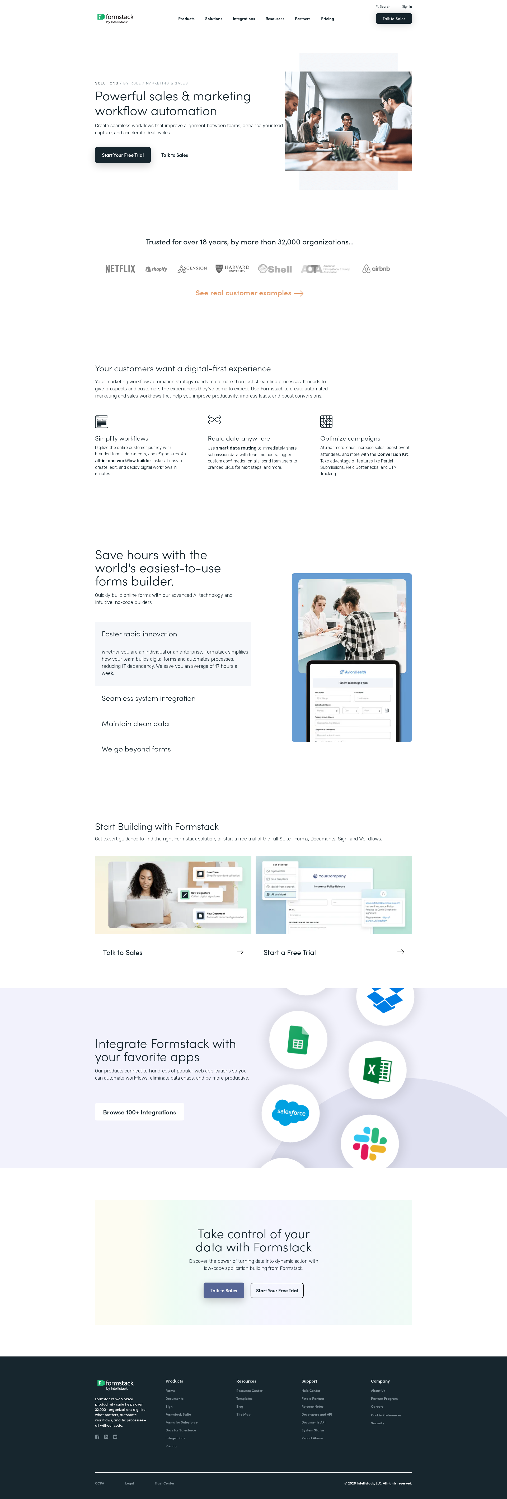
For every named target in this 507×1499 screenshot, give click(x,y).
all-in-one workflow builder (123, 460)
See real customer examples (244, 292)
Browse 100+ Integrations (139, 1111)
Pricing (327, 18)
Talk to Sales (394, 18)
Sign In (407, 6)
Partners (303, 18)
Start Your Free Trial (123, 155)
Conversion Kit (392, 454)
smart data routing (236, 448)
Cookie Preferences (386, 1414)
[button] (186, 18)
